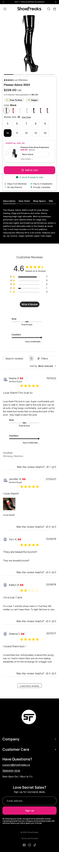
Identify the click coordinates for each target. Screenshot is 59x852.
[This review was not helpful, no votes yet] (53, 466)
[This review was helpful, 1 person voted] (48, 466)
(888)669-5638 (11, 770)
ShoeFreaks (33, 832)
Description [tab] (9, 201)
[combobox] (43, 366)
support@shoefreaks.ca (16, 764)
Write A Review (30, 304)
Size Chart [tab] (24, 201)
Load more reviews (29, 686)
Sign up (29, 810)
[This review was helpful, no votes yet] (47, 526)
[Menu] (5, 9)
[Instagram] (29, 845)
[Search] (48, 9)
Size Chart (26, 117)
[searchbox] (15, 358)
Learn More (27, 159)
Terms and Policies (29, 838)
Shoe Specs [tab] (39, 201)
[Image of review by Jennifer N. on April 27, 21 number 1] (9, 504)
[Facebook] (24, 845)
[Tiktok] (35, 845)
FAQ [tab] (51, 201)
